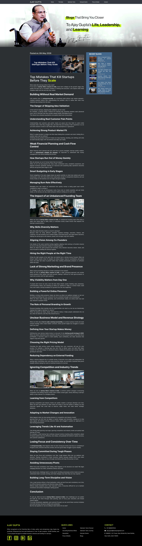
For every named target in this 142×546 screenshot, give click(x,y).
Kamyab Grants (83, 2)
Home (52, 2)
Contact (106, 2)
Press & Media (95, 2)
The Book (61, 2)
